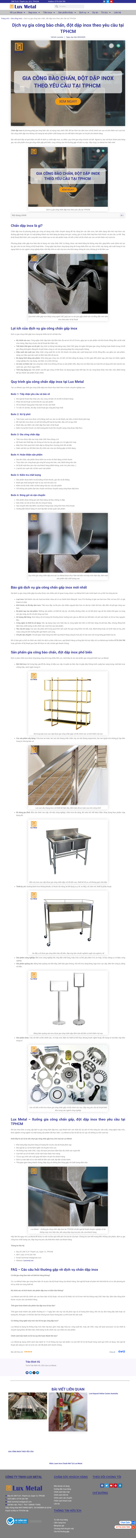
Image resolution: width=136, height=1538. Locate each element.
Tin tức (104, 12)
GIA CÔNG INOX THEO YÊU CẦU (21, 1451)
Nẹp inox (32, 12)
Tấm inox (47, 12)
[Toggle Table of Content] (121, 215)
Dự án (95, 12)
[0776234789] (133, 1522)
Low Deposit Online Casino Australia (103, 1393)
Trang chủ (5, 18)
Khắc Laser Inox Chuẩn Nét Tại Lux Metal (65, 1463)
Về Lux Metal (16, 12)
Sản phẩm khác (65, 12)
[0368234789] (133, 1527)
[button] (119, 1351)
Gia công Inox (16, 18)
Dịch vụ (82, 12)
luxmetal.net (28, 1260)
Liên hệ (117, 12)
